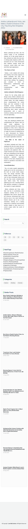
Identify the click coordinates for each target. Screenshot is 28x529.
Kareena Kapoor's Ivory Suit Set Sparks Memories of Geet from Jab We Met (13, 372)
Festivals (20, 282)
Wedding (13, 282)
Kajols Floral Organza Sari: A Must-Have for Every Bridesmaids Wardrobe (13, 410)
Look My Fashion (12, 523)
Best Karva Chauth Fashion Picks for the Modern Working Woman (13, 335)
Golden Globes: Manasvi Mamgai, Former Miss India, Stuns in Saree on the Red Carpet (13, 316)
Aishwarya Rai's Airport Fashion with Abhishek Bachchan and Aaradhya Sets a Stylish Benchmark (13, 430)
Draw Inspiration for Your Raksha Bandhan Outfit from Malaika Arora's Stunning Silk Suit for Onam (13, 391)
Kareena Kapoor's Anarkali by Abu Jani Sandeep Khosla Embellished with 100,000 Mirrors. (14, 449)
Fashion (6, 282)
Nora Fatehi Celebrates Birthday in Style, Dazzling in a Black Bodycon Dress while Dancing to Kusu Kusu (13, 297)
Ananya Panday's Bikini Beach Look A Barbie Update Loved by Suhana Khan (13, 468)
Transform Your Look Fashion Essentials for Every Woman (11, 353)
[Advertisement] (14, 5)
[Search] (23, 223)
